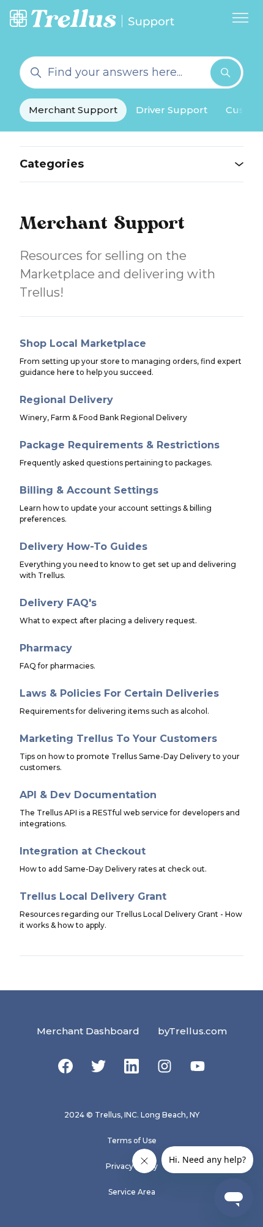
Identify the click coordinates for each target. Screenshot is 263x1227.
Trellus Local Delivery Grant (93, 896)
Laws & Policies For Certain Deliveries (119, 693)
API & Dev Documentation (88, 795)
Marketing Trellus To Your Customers (118, 738)
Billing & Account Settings (89, 490)
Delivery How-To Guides (83, 546)
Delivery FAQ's (58, 603)
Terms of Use (132, 1140)
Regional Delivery (66, 400)
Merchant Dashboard (88, 1031)
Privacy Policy (132, 1166)
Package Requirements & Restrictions (120, 445)
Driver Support (171, 110)
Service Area (131, 1191)
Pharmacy (46, 648)
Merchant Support (73, 110)
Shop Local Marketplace (83, 343)
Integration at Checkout (83, 851)
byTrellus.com (192, 1031)
